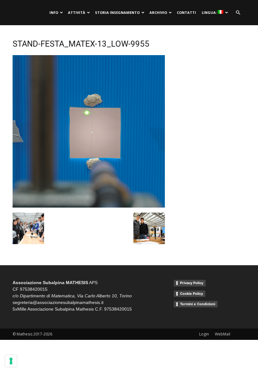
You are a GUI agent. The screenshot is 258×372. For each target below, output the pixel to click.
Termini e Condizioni (197, 304)
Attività (76, 12)
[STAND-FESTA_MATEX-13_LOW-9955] (89, 206)
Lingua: (210, 12)
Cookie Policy (191, 293)
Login (204, 334)
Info (53, 12)
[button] (237, 12)
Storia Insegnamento (117, 12)
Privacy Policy (191, 283)
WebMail (222, 334)
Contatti (186, 12)
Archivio (158, 12)
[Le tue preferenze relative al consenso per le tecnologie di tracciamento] (11, 361)
